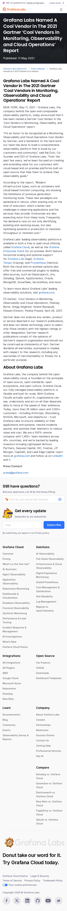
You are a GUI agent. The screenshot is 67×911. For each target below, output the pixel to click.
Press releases (38, 68)
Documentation (11, 714)
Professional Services (48, 750)
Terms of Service (35, 2)
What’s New (9, 641)
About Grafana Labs (48, 714)
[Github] (38, 901)
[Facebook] (6, 901)
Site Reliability (44, 596)
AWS (5, 673)
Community (9, 725)
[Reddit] (58, 901)
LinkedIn (57, 455)
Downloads (42, 673)
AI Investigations (12, 636)
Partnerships (43, 725)
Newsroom (42, 730)
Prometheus (38, 262)
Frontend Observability (16, 608)
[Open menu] (61, 9)
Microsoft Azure (12, 683)
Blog (5, 719)
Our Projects (43, 662)
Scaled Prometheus (47, 582)
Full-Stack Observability (50, 558)
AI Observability (45, 553)
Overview (8, 553)
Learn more (55, 3)
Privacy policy (42, 533)
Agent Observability (14, 574)
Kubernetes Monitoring (16, 588)
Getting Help (43, 745)
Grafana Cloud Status (15, 647)
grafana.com (46, 292)
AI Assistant (10, 569)
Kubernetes (9, 688)
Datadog (8, 693)
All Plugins (9, 667)
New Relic (8, 698)
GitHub (40, 667)
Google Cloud (10, 678)
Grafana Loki (16, 258)
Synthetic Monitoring (15, 613)
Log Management (46, 601)
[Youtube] (48, 901)
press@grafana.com (15, 472)
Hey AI (39, 756)
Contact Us (42, 740)
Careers (40, 719)
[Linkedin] (27, 901)
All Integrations (11, 662)
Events (6, 730)
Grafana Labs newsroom (15, 68)
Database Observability (16, 603)
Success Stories (45, 735)
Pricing (6, 558)
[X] (17, 901)
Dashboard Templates (48, 678)
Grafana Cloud (20, 247)
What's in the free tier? (16, 564)
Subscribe (54, 525)
